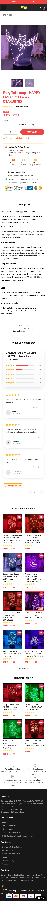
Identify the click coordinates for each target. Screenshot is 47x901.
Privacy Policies (7, 829)
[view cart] (43, 7)
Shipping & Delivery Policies (12, 847)
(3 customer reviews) (21, 107)
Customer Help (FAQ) (9, 861)
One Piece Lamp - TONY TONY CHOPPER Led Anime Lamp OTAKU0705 (34, 743)
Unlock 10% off (5, 890)
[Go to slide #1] (17, 83)
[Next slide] (42, 47)
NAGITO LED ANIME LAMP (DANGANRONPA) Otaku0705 (12, 653)
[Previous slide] (4, 47)
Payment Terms (7, 850)
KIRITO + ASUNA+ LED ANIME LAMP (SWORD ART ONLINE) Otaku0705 (34, 653)
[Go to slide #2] (30, 83)
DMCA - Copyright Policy (11, 833)
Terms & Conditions (9, 826)
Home (3, 15)
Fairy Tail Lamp (27, 329)
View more (23, 668)
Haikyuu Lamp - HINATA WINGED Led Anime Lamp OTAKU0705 (12, 707)
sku (10, 15)
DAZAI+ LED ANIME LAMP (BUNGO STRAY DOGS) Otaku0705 (33, 707)
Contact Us (6, 857)
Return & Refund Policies (11, 854)
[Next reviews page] (42, 492)
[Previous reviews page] (30, 492)
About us (5, 822)
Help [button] (42, 898)
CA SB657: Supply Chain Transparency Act (17, 836)
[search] (39, 7)
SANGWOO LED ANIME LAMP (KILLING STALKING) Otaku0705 (33, 615)
